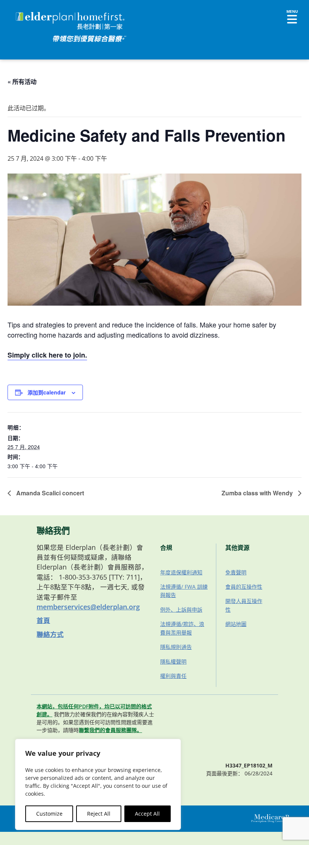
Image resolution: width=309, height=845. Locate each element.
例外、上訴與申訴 (181, 609)
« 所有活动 (22, 81)
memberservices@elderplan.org (88, 606)
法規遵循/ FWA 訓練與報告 (184, 590)
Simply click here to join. (47, 355)
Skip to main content (34, 13)
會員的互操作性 (243, 586)
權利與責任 (173, 675)
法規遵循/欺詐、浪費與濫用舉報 (182, 628)
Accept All (147, 813)
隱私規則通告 (176, 646)
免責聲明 (235, 572)
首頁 (43, 620)
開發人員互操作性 (243, 605)
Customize (49, 813)
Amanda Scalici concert (49, 493)
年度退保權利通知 (181, 572)
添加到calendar (47, 392)
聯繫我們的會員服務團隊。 (110, 730)
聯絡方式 (50, 634)
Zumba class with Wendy (258, 493)
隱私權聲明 (173, 661)
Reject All (98, 813)
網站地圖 (235, 623)
